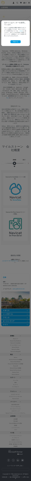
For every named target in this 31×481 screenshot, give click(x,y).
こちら (21, 31)
